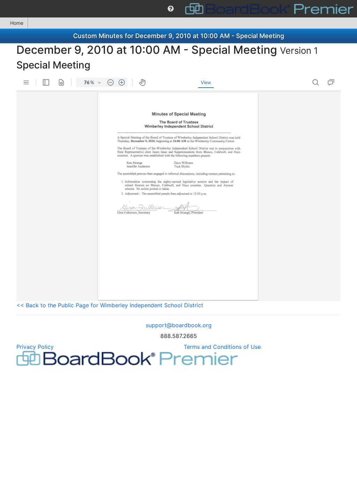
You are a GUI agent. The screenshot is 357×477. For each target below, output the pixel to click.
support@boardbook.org (179, 325)
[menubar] (178, 8)
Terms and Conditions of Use (222, 346)
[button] (170, 8)
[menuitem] (170, 8)
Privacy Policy (35, 346)
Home (16, 23)
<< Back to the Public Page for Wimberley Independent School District (109, 305)
